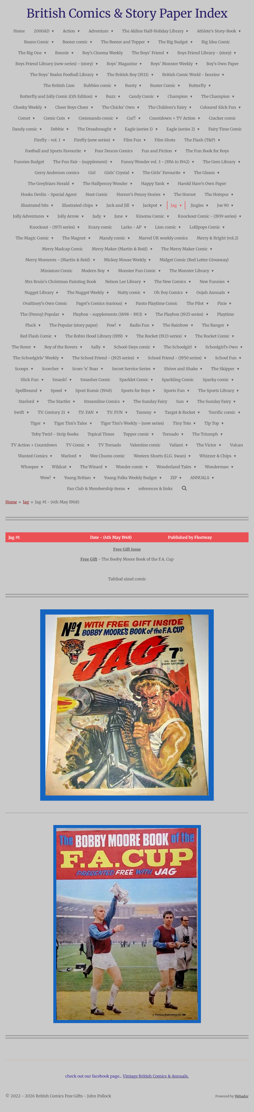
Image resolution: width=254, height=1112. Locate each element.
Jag (26, 501)
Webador (242, 1096)
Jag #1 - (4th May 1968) (57, 501)
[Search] (184, 488)
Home (11, 501)
